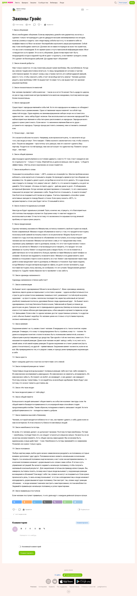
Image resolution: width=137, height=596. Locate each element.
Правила (52, 587)
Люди (62, 3)
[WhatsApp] (67, 502)
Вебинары (54, 3)
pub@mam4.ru (102, 587)
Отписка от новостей (88, 587)
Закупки (33, 3)
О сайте (57, 575)
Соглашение (43, 587)
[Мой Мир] (37, 502)
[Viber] (57, 502)
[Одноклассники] (27, 502)
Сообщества (43, 3)
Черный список (74, 587)
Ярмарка (25, 3)
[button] (21, 529)
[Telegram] (78, 502)
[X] (47, 502)
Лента (17, 3)
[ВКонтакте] (17, 502)
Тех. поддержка (62, 587)
